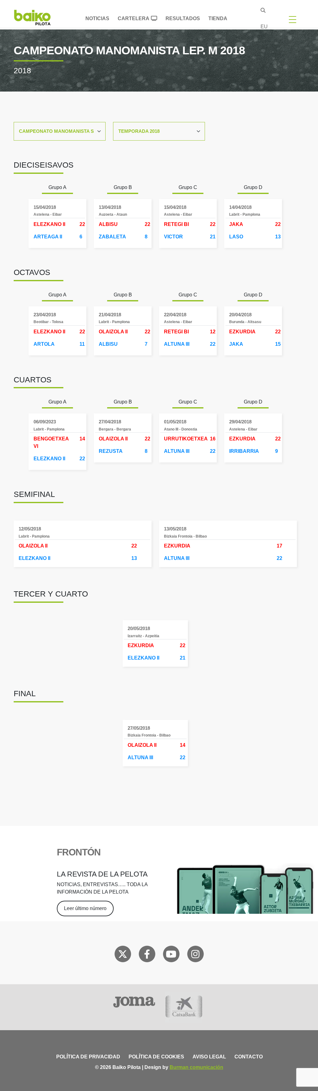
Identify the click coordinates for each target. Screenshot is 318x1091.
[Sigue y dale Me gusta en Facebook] (147, 955)
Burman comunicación (196, 1067)
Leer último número (85, 908)
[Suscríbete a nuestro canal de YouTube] (171, 955)
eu (264, 26)
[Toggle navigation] (292, 19)
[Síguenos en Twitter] (122, 955)
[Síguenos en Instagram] (195, 955)
